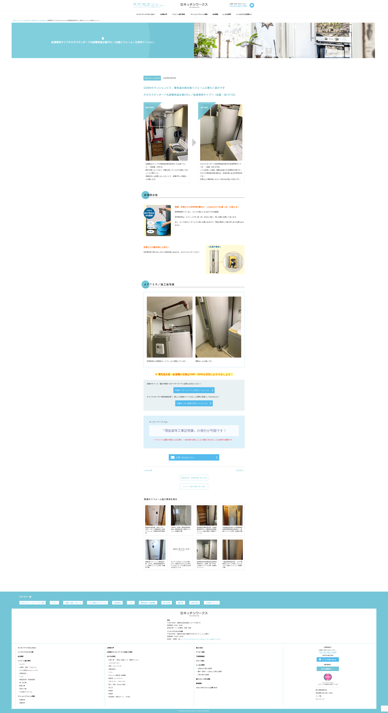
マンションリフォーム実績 (26, 696)
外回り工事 (194, 603)
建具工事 (180, 603)
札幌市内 (22, 700)
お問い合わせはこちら (185, 457)
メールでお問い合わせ (329, 659)
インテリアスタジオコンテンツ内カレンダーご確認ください (200, 639)
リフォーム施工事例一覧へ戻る (194, 486)
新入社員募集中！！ (327, 669)
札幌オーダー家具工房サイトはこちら (192, 403)
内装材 (111, 693)
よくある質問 (200, 665)
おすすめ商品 (111, 656)
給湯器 (111, 690)
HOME (14, 20)
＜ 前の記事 (147, 470)
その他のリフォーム (212, 603)
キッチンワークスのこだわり (27, 648)
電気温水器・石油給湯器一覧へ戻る (194, 478)
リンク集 (318, 696)
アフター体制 (200, 652)
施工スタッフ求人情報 (203, 679)
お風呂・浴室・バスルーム (73, 603)
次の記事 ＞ (240, 470)
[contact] (252, 5)
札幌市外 (22, 703)
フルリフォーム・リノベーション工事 (32, 603)
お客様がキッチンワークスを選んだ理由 (119, 652)
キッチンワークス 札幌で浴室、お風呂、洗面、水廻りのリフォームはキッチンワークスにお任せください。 (148, 5)
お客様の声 (110, 648)
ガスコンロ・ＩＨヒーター (117, 681)
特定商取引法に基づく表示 (324, 693)
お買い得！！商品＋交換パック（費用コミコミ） (124, 660)
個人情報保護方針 (321, 690)
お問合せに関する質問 (205, 668)
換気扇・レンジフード (116, 678)
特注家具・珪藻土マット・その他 (119, 697)
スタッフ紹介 (200, 661)
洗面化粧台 (117, 603)
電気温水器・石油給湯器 (38, 20)
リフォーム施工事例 (24, 20)
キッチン (54, 603)
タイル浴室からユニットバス (97, 603)
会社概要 (20, 656)
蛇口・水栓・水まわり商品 (117, 684)
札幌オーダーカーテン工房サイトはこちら (192, 390)
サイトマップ (320, 699)
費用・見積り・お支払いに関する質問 (210, 671)
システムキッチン (114, 663)
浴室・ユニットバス (115, 666)
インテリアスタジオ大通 (25, 652)
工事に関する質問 (203, 674)
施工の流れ (199, 648)
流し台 (111, 687)
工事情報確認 (200, 656)
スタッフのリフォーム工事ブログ (206, 687)
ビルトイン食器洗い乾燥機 (117, 675)
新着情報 (199, 683)
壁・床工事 (166, 603)
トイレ (131, 603)
